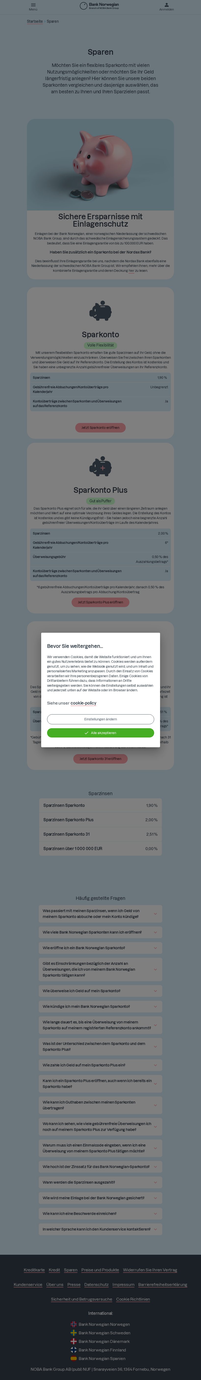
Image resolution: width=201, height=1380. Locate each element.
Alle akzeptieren (103, 733)
